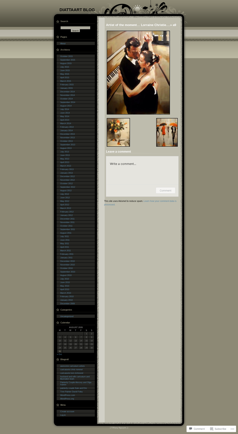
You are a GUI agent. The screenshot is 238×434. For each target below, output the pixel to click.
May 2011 (64, 243)
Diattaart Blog (77, 9)
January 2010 (66, 300)
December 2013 (67, 134)
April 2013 (64, 162)
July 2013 (64, 152)
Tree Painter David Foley (71, 392)
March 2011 (65, 250)
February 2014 (67, 127)
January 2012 (66, 215)
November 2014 (67, 95)
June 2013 (65, 155)
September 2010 (67, 272)
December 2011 (67, 219)
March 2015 (65, 81)
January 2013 (66, 173)
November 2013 (67, 137)
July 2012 (64, 194)
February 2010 (67, 296)
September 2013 (67, 144)
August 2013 (66, 148)
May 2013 (64, 159)
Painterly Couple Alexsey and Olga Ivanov (75, 383)
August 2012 (66, 190)
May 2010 (64, 286)
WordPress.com (67, 395)
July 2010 (64, 279)
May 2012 (64, 201)
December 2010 (67, 261)
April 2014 (64, 120)
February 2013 (67, 169)
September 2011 (67, 229)
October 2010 (66, 268)
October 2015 (66, 56)
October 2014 (66, 99)
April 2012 (64, 205)
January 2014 (66, 130)
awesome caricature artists (72, 366)
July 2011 (64, 236)
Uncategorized (66, 316)
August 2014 (66, 106)
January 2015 (66, 88)
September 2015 (67, 60)
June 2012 (65, 197)
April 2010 (64, 289)
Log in (63, 415)
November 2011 (67, 222)
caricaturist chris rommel (71, 369)
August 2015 (66, 63)
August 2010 (66, 275)
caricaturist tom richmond (71, 373)
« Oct (59, 354)
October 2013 (66, 141)
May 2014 (64, 116)
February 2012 (67, 212)
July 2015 (64, 67)
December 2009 (67, 303)
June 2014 (65, 113)
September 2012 (67, 187)
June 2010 (65, 282)
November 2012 (67, 180)
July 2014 (64, 109)
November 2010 (67, 265)
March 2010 (65, 293)
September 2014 (67, 102)
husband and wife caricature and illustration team (75, 377)
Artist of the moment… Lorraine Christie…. (138, 25)
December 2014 (67, 92)
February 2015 (67, 84)
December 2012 (67, 176)
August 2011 (65, 233)
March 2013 (65, 166)
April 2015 (64, 77)
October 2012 (66, 183)
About (62, 43)
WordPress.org (67, 399)
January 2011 (66, 257)
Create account (67, 411)
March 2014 (65, 123)
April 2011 (64, 247)
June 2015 (65, 70)
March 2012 (65, 208)
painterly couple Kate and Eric (73, 388)
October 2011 (66, 226)
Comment (165, 190)
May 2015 (64, 74)
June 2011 (65, 240)
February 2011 (66, 254)
